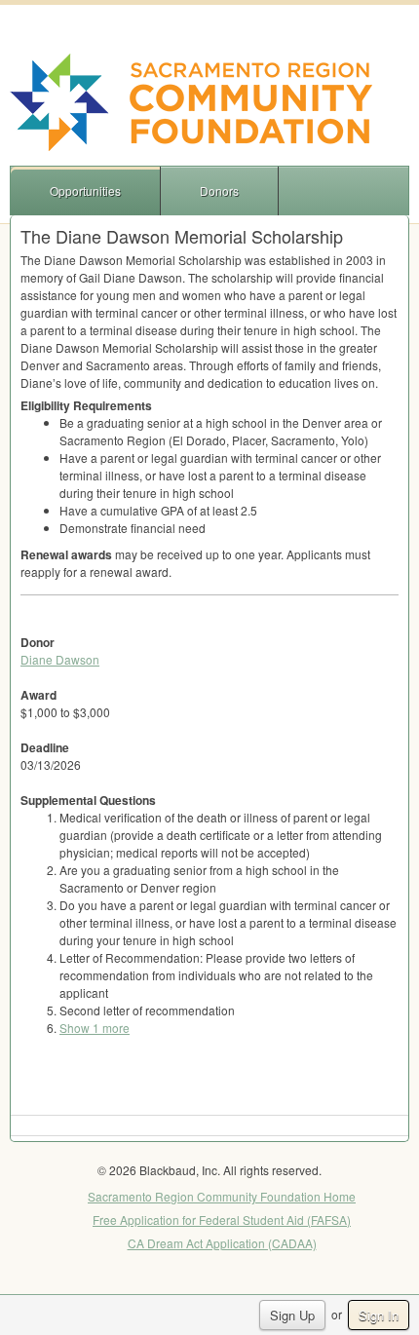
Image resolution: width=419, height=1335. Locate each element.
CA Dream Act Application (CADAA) (222, 1243)
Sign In (379, 1315)
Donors (219, 190)
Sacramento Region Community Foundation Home (222, 1196)
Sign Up (292, 1315)
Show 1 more (94, 1027)
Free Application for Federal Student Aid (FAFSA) (222, 1219)
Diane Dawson (59, 659)
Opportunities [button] (85, 190)
